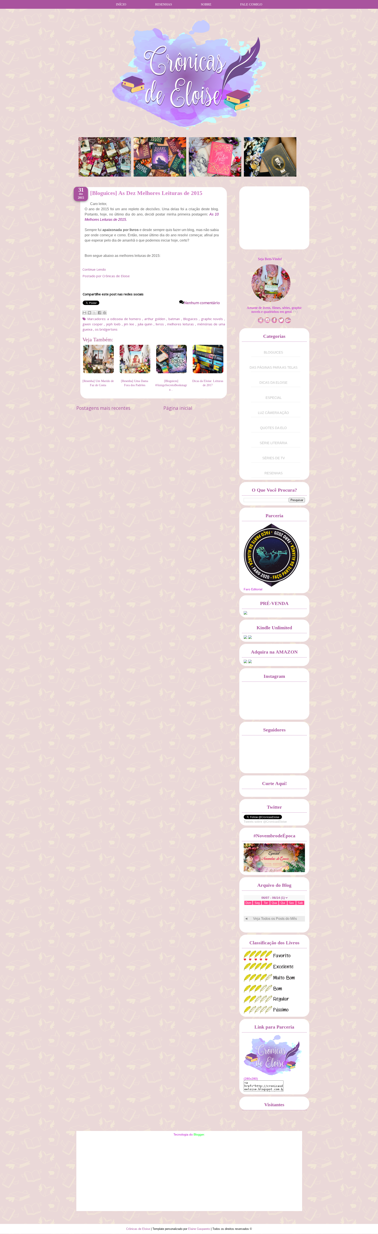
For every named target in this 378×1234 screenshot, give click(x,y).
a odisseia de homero (124, 319)
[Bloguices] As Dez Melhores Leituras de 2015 (146, 193)
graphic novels (212, 319)
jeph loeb (114, 324)
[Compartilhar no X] (94, 312)
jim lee (129, 324)
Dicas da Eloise (273, 382)
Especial (274, 398)
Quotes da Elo (273, 428)
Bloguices (191, 319)
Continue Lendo (94, 269)
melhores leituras (181, 324)
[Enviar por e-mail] (84, 312)
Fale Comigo (251, 4)
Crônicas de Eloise (138, 1228)
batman (174, 319)
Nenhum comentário (202, 302)
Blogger (199, 1134)
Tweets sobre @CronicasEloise (265, 821)
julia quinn (146, 324)
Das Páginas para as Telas (274, 367)
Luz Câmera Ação (273, 413)
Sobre (206, 4)
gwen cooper (93, 324)
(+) (295, 312)
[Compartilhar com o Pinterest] (104, 312)
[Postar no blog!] (89, 312)
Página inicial (177, 408)
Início (121, 4)
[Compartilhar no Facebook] (99, 312)
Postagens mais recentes (103, 408)
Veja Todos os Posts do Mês (275, 918)
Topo (367, 1226)
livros (160, 324)
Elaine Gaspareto (199, 1228)
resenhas (273, 473)
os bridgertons (106, 329)
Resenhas (163, 4)
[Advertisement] (276, 219)
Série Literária (273, 443)
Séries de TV (273, 458)
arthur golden (155, 319)
